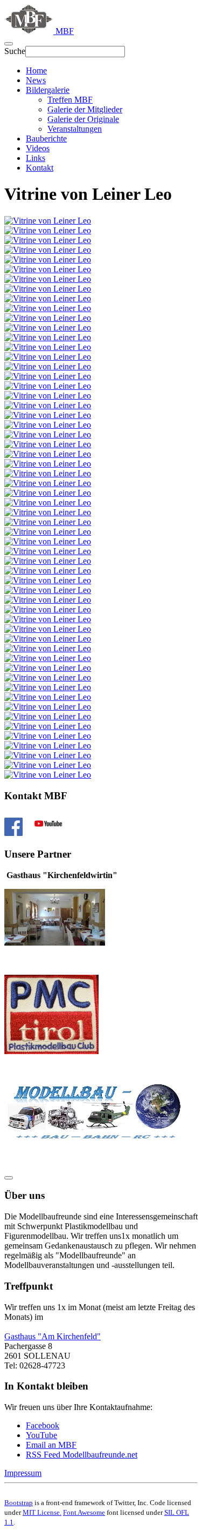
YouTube (41, 1435)
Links (35, 158)
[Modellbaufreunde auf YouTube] (48, 833)
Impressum (22, 1473)
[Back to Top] (8, 1177)
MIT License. (42, 1512)
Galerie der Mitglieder (84, 109)
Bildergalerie (47, 90)
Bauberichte (46, 138)
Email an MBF (51, 1444)
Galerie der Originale (83, 119)
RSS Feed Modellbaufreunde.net (81, 1454)
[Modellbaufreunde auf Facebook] (13, 833)
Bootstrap (18, 1503)
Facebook (42, 1425)
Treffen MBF (70, 99)
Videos (38, 148)
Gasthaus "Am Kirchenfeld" (52, 1336)
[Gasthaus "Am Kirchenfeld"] (54, 942)
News (36, 80)
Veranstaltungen (74, 128)
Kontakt (39, 167)
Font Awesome (84, 1512)
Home (36, 70)
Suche (14, 51)
